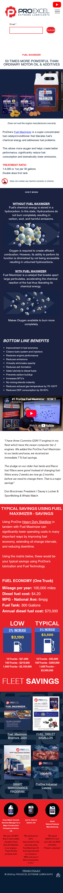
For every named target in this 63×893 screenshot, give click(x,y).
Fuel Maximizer (22, 132)
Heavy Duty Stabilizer (36, 522)
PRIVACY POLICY (31, 870)
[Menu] (57, 11)
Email (12, 24)
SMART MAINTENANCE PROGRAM (18, 788)
